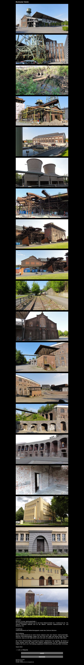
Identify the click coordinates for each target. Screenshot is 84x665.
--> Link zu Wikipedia (22, 650)
